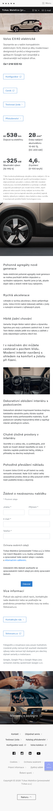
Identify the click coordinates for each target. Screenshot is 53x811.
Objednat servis (32, 734)
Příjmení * (33, 507)
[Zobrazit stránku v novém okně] (14, 753)
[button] (35, 10)
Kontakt (15, 734)
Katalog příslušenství (36, 739)
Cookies (13, 762)
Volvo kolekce (37, 745)
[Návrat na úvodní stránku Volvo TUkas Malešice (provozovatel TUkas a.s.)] (8, 3)
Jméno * (7, 507)
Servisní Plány (25, 680)
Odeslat (27, 584)
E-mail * (7, 519)
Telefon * (7, 531)
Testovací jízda (12, 739)
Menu (48, 3)
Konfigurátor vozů (15, 745)
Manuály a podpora (25, 715)
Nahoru (48, 767)
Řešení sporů (26, 772)
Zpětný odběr (37, 767)
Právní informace (16, 767)
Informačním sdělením (15, 560)
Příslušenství (25, 697)
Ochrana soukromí (32, 762)
